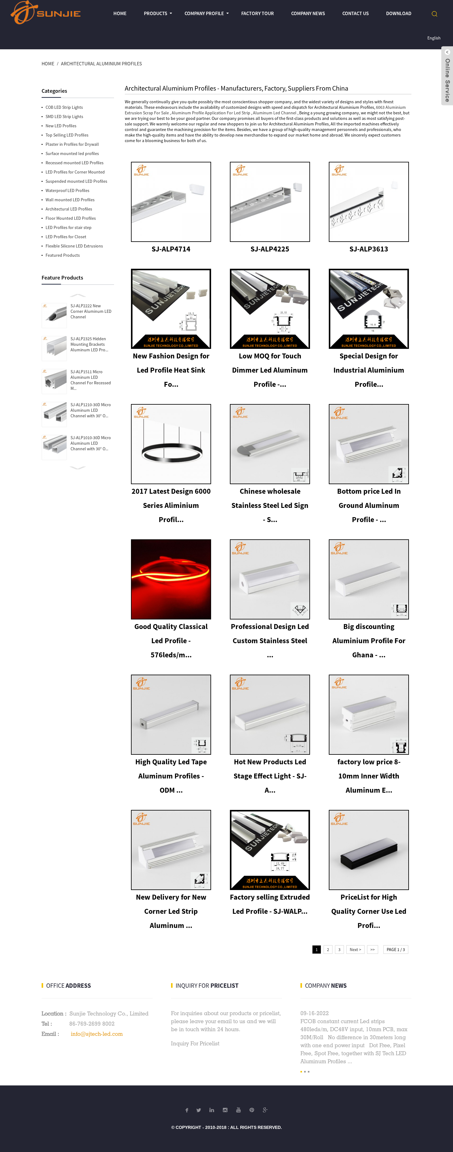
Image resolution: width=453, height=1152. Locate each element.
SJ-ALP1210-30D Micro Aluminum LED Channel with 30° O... (91, 410)
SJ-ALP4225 (270, 249)
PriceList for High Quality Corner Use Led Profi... (368, 911)
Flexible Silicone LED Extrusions (74, 246)
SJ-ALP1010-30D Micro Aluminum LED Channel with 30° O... (91, 443)
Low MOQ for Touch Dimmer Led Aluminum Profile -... (270, 370)
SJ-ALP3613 (368, 249)
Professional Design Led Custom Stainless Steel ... (270, 641)
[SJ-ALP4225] (270, 201)
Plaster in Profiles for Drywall (72, 144)
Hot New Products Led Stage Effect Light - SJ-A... (270, 776)
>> (372, 949)
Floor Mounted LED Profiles (71, 218)
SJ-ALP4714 (171, 249)
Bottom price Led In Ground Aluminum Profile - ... (369, 505)
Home (120, 13)
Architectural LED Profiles (69, 209)
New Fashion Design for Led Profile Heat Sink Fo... (171, 370)
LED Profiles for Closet (66, 236)
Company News (308, 13)
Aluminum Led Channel (274, 113)
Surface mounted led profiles (72, 153)
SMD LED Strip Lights (64, 116)
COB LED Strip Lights (64, 107)
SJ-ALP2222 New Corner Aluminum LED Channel (91, 311)
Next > (355, 949)
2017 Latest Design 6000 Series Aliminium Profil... (171, 505)
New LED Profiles (61, 126)
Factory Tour (257, 13)
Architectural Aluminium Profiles (101, 63)
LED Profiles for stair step (69, 227)
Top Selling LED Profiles (67, 135)
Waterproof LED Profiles (67, 190)
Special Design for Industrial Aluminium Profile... (368, 370)
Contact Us (355, 13)
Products (155, 13)
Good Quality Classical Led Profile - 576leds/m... (171, 641)
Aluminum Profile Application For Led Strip (211, 113)
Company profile (204, 13)
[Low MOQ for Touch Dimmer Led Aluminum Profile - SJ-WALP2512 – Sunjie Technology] (270, 308)
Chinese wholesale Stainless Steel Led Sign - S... (269, 505)
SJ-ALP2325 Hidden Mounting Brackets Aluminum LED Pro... (89, 344)
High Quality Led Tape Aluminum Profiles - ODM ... (171, 776)
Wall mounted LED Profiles (70, 199)
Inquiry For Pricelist (195, 1043)
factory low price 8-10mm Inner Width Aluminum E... (369, 776)
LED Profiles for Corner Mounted (75, 172)
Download (398, 13)
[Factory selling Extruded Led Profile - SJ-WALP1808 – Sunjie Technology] (270, 849)
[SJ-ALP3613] (368, 201)
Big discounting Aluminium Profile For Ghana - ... (369, 641)
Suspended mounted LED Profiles (76, 181)
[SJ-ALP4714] (171, 201)
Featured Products (63, 255)
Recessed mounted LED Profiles (75, 162)
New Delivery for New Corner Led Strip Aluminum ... (171, 911)
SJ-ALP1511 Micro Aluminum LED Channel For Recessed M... (91, 380)
